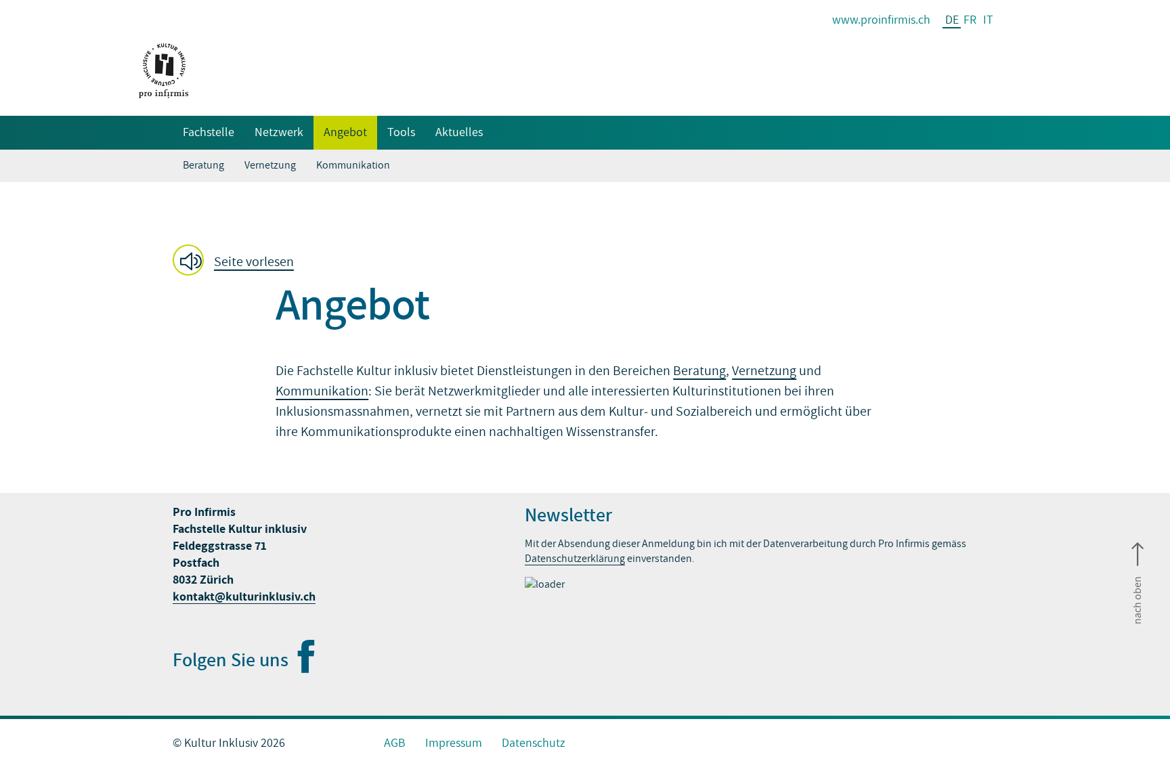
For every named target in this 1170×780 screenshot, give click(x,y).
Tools (401, 132)
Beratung (203, 165)
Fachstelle (208, 132)
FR (969, 20)
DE (952, 20)
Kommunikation (353, 165)
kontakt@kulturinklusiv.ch (244, 596)
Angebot (345, 132)
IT (988, 20)
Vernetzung (270, 165)
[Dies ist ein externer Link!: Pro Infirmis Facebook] (305, 666)
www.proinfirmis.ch (881, 20)
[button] (237, 261)
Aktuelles (459, 132)
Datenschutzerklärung (575, 558)
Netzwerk (279, 132)
